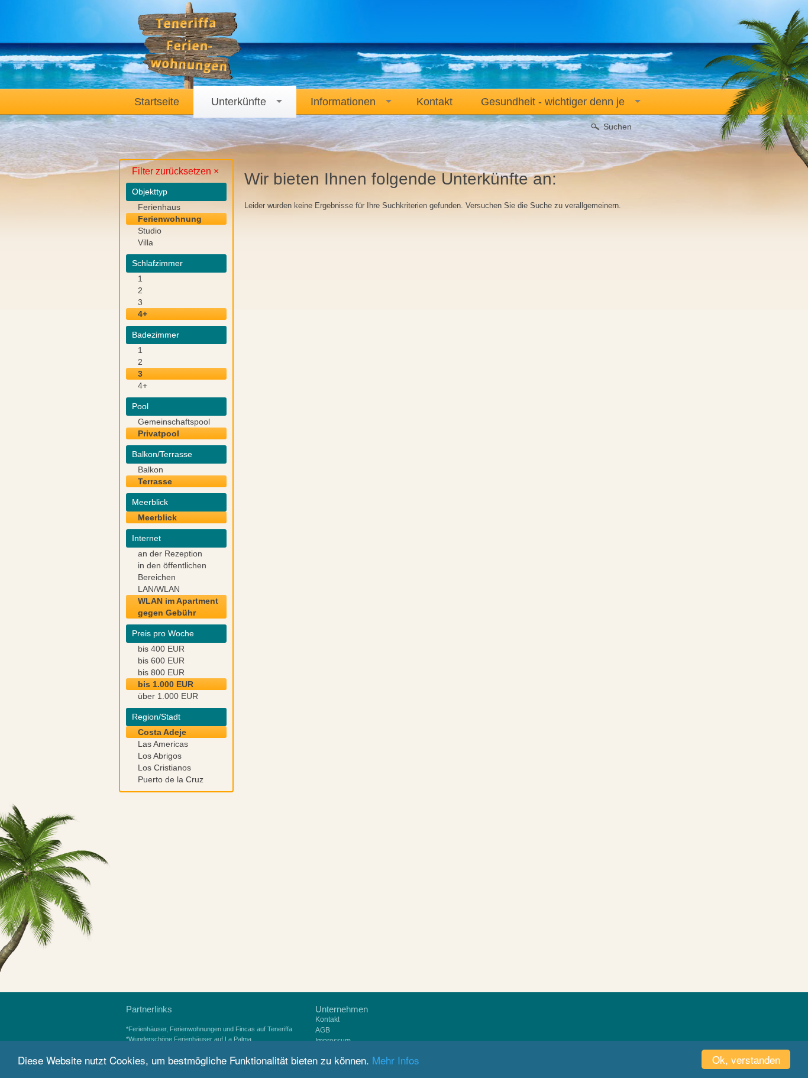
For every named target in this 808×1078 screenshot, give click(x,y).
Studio (149, 230)
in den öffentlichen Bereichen (172, 571)
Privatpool (158, 433)
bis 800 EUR (161, 672)
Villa (145, 242)
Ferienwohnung (170, 219)
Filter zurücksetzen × (175, 171)
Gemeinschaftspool (174, 421)
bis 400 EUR (161, 648)
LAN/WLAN (159, 589)
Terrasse (155, 481)
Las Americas (163, 744)
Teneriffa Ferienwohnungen (189, 45)
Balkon (150, 469)
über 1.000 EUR (168, 696)
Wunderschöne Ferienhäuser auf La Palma (189, 1039)
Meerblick (157, 517)
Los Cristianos (164, 767)
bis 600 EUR (161, 660)
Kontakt (327, 1019)
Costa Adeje (162, 732)
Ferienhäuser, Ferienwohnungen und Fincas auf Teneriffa (210, 1028)
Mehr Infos (395, 1060)
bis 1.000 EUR (165, 684)
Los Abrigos (160, 755)
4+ (142, 314)
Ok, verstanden (746, 1059)
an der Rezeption (170, 553)
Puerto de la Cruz (170, 779)
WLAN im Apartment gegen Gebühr (178, 606)
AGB (322, 1030)
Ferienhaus (159, 207)
